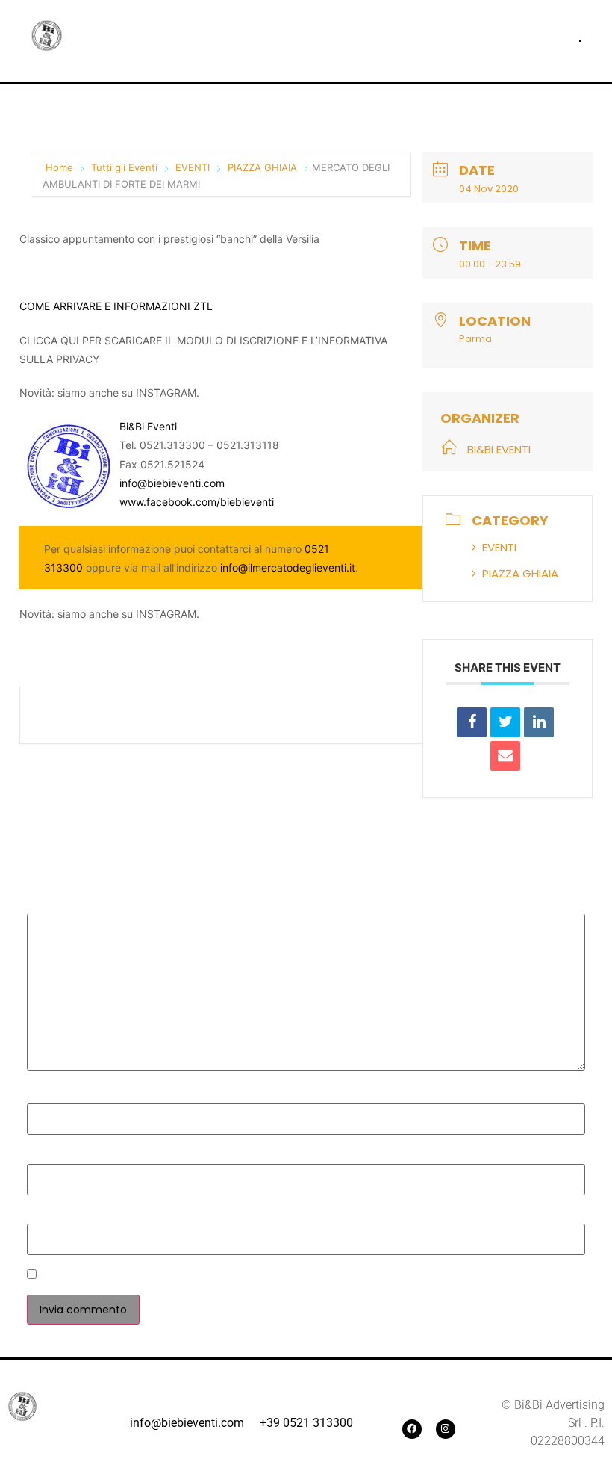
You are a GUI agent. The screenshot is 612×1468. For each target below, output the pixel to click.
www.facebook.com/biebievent (195, 501)
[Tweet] (505, 722)
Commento (63, 905)
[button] (580, 41)
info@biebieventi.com (172, 483)
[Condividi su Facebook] (472, 722)
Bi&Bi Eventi (148, 426)
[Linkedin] (539, 722)
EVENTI (192, 167)
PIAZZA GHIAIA (262, 167)
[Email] (505, 756)
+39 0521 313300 (306, 1423)
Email (47, 1156)
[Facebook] (412, 1429)
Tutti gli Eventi (124, 167)
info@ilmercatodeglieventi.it (287, 567)
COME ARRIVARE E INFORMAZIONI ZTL (116, 306)
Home (61, 167)
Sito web (52, 1216)
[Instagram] (445, 1429)
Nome (48, 1096)
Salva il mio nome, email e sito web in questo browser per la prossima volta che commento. (300, 1276)
